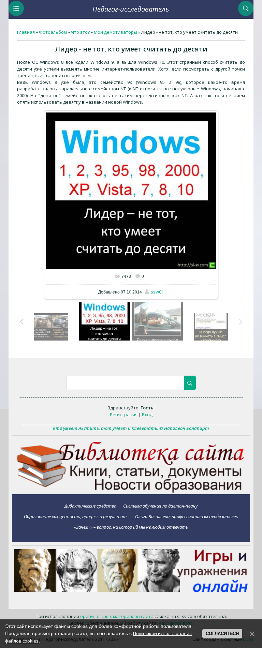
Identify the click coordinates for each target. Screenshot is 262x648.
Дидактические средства (90, 506)
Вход (147, 414)
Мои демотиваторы (115, 32)
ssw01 (157, 292)
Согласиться (222, 633)
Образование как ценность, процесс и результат (75, 516)
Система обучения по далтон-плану (160, 506)
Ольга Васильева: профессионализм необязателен (186, 516)
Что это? (80, 32)
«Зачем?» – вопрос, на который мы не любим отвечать (131, 527)
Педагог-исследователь (130, 9)
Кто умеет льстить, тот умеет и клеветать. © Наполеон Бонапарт (131, 428)
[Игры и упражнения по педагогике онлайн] (131, 590)
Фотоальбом (53, 32)
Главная (26, 32)
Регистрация (123, 414)
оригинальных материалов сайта (117, 616)
